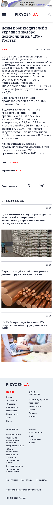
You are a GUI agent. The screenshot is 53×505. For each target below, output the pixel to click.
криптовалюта (36, 432)
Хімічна (32, 416)
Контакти (12, 480)
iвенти (32, 443)
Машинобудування (38, 399)
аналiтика (12, 429)
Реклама (26, 480)
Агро (8, 417)
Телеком (33, 413)
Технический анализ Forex (12, 470)
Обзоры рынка (13, 434)
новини (10, 392)
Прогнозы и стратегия (12, 456)
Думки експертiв (34, 393)
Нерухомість (35, 406)
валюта (32, 429)
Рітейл (32, 410)
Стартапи (11, 404)
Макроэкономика (15, 446)
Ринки (4, 49)
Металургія (12, 414)
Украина (13, 162)
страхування (35, 439)
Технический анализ (12, 461)
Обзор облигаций (12, 450)
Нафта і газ (11, 411)
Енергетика (12, 407)
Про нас (41, 480)
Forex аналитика (14, 466)
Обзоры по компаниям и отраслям (12, 440)
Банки (9, 421)
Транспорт (34, 403)
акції (31, 436)
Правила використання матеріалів (23, 490)
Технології (11, 400)
